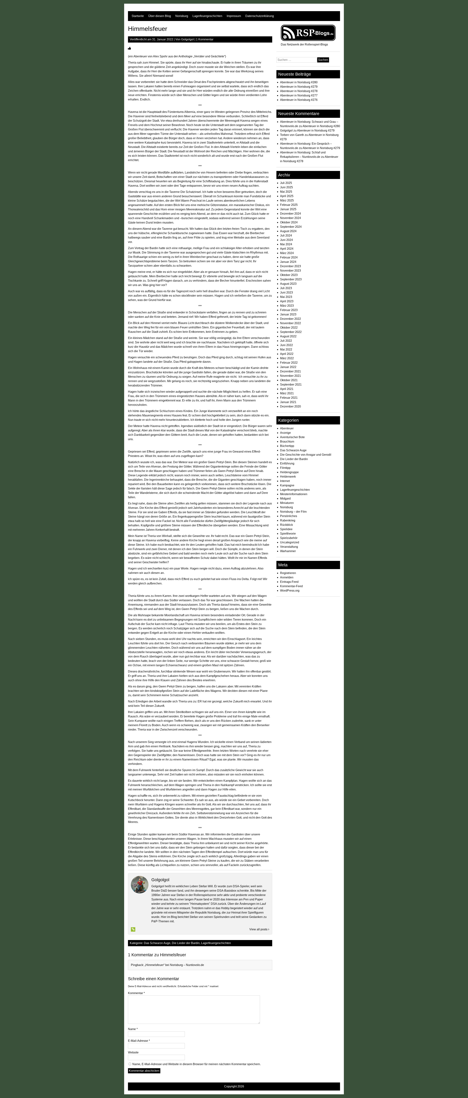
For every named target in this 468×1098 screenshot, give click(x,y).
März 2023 (287, 305)
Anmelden (286, 577)
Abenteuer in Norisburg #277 (299, 95)
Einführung (287, 463)
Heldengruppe (289, 472)
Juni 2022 (286, 345)
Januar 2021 (288, 402)
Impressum (234, 16)
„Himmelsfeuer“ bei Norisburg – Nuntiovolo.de (174, 965)
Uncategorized (289, 542)
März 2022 (287, 358)
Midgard (285, 498)
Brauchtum (287, 441)
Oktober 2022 (289, 327)
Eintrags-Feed (289, 581)
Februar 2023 (289, 310)
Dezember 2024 (290, 213)
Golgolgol (187, 39)
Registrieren (288, 573)
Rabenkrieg (287, 520)
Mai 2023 (286, 296)
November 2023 (290, 270)
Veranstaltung (289, 546)
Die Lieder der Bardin (186, 943)
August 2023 (288, 283)
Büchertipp (287, 445)
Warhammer (288, 551)
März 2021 (287, 393)
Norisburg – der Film (293, 511)
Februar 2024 (289, 257)
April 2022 (286, 353)
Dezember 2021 (290, 371)
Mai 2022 (286, 349)
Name (133, 1029)
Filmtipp (285, 467)
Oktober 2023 (289, 275)
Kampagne (287, 485)
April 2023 (286, 301)
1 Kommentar (204, 39)
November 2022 (290, 323)
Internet (285, 481)
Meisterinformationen (293, 494)
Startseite (138, 16)
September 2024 (291, 226)
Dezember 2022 (290, 318)
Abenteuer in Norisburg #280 (299, 82)
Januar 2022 (288, 367)
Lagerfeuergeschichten (207, 16)
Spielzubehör (288, 538)
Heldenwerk (288, 476)
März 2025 (287, 200)
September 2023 (291, 279)
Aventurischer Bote (292, 437)
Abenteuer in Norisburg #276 (299, 99)
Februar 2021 (289, 397)
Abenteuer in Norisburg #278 (299, 91)
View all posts (258, 929)
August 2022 (288, 336)
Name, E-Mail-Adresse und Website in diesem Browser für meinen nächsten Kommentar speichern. (196, 1064)
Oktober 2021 (289, 380)
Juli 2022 (286, 340)
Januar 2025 (288, 209)
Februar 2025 (289, 204)
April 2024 (286, 248)
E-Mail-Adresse (139, 1040)
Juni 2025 (286, 187)
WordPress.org (289, 590)
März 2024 (287, 253)
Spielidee (286, 529)
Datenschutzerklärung (259, 16)
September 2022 (291, 331)
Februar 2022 (289, 362)
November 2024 (290, 218)
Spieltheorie (288, 533)
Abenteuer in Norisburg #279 (299, 86)
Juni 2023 (286, 292)
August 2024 (288, 231)
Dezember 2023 (290, 266)
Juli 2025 (286, 182)
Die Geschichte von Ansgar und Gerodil (305, 454)
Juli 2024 (286, 235)
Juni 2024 (286, 239)
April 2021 (286, 388)
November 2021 (290, 375)
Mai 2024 (286, 244)
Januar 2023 (288, 314)
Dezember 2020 (290, 406)
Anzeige (285, 432)
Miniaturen (287, 502)
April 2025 (286, 196)
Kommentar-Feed (291, 586)
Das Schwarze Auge (157, 943)
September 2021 (291, 384)
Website (133, 1052)
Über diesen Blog (159, 16)
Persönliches (288, 516)
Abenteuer (287, 428)
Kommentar (136, 993)
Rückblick (286, 524)
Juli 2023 (286, 288)
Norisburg (181, 16)
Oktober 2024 (289, 222)
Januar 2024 (288, 261)
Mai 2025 (286, 191)
